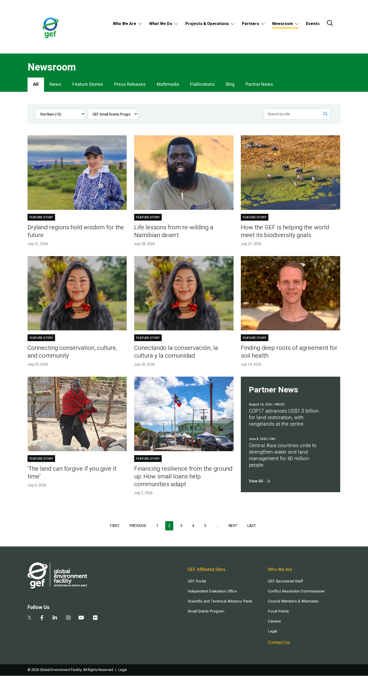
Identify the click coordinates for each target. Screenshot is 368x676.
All (36, 84)
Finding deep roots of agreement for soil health (289, 352)
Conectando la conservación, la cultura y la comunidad (176, 352)
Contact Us (279, 642)
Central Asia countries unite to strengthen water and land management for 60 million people (282, 455)
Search (330, 23)
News (55, 84)
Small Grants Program (206, 611)
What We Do (160, 24)
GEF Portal (197, 581)
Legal (272, 631)
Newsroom (282, 24)
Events (312, 24)
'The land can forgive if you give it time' (72, 472)
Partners (250, 24)
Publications (202, 84)
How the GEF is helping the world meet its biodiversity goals (285, 231)
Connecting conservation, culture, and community (72, 352)
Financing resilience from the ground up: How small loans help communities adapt (183, 476)
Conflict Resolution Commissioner (296, 591)
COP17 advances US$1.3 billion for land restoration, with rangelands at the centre (284, 417)
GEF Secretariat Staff (285, 581)
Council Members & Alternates (293, 601)
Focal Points (278, 611)
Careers (274, 621)
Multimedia (168, 84)
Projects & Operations (207, 24)
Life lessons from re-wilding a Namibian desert (173, 231)
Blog (230, 84)
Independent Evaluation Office (212, 591)
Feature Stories (87, 84)
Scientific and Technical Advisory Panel (220, 601)
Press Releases (130, 84)
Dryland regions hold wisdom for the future (76, 231)
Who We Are (124, 24)
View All (256, 481)
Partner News (259, 84)
